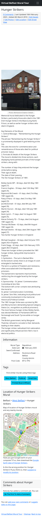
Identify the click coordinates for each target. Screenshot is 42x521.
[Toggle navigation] (38, 3)
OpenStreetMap (33, 455)
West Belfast (10, 378)
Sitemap (27, 514)
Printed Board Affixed (21, 383)
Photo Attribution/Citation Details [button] (21, 113)
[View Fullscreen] (6, 424)
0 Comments (8, 14)
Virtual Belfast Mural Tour (11, 514)
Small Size (32, 378)
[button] (21, 432)
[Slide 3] (24, 111)
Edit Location (21, 19)
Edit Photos (9, 19)
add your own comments (18, 502)
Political (22, 378)
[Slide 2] (21, 111)
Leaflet (25, 455)
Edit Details (33, 17)
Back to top (36, 514)
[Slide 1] (17, 111)
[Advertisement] (21, 48)
